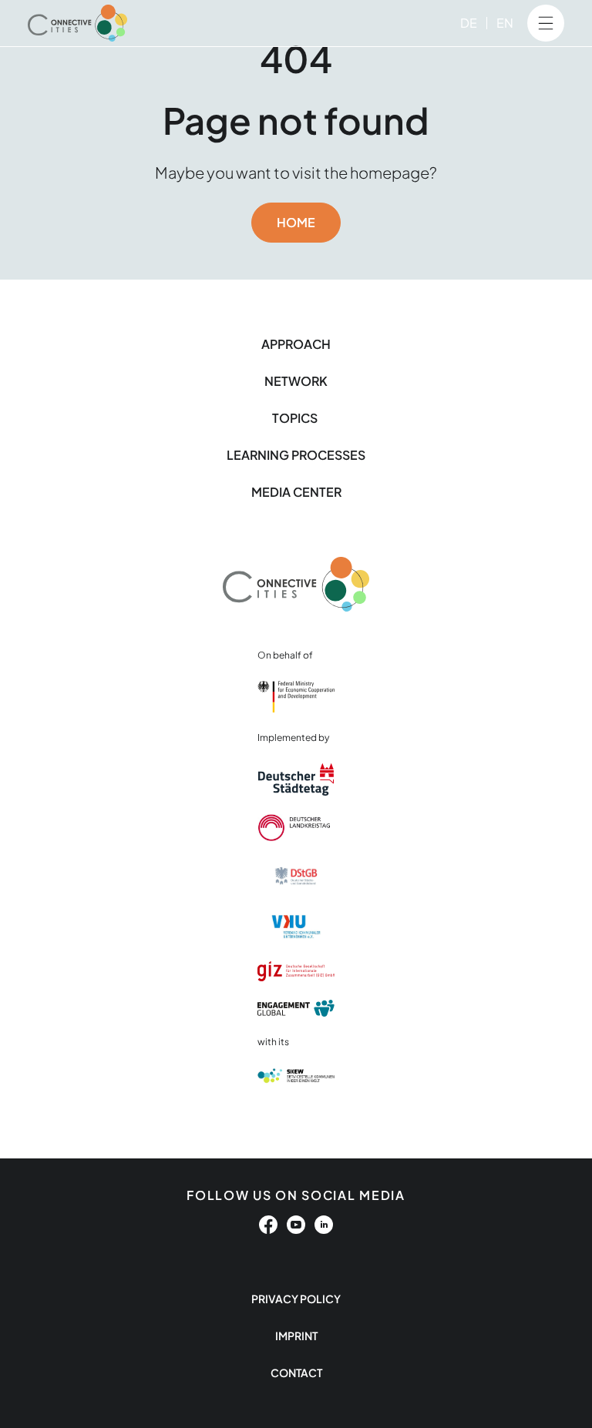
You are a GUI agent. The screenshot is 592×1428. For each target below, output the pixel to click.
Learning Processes (296, 455)
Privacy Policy (296, 1299)
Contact (296, 1372)
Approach (296, 344)
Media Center (296, 492)
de (468, 23)
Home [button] (296, 222)
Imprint (296, 1336)
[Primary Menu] (545, 23)
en (504, 23)
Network (296, 381)
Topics (296, 418)
